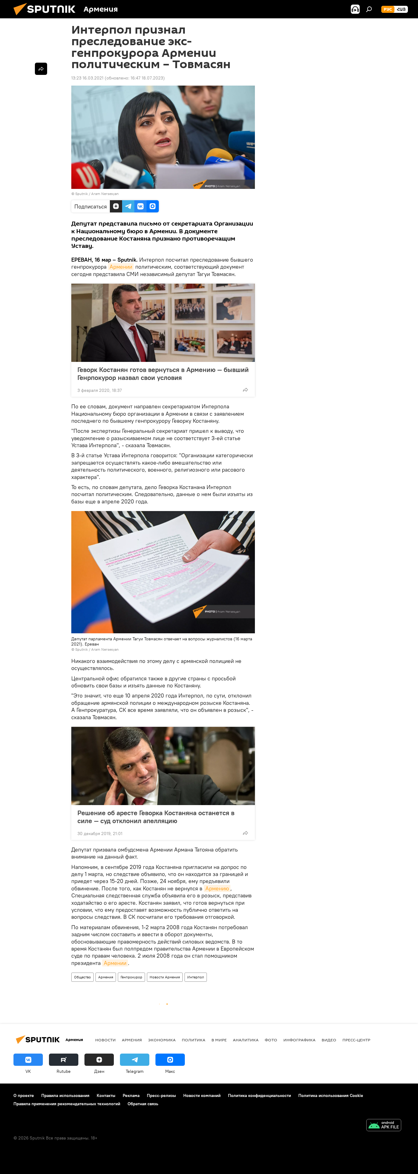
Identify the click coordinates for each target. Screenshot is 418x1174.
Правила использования (65, 1095)
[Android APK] (384, 1126)
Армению (217, 888)
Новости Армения (165, 977)
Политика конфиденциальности (259, 1095)
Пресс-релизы (161, 1095)
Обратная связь (143, 1103)
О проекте (23, 1095)
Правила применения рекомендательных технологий (66, 1103)
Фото (271, 1040)
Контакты (106, 1095)
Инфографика (299, 1040)
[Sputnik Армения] (47, 17)
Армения (105, 977)
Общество (82, 977)
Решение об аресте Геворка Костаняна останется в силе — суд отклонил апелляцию (155, 817)
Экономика (162, 1040)
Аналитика (246, 1040)
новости (105, 1040)
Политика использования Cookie (330, 1095)
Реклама (131, 1095)
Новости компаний (202, 1095)
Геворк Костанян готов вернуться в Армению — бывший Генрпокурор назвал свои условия (163, 373)
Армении (121, 266)
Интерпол (195, 977)
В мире (219, 1040)
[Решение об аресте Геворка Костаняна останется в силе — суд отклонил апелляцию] (163, 766)
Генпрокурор (131, 977)
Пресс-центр (356, 1040)
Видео (329, 1040)
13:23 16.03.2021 (87, 78)
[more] (245, 390)
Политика (193, 1040)
